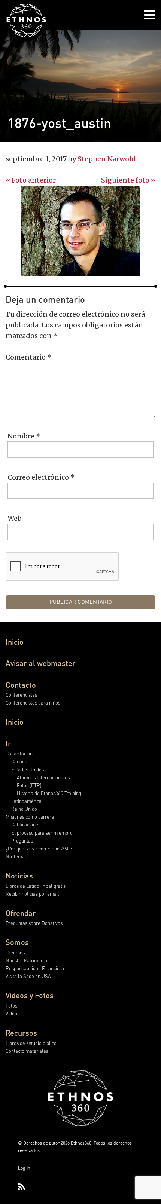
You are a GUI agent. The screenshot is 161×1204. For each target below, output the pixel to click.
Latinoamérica (26, 801)
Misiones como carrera (30, 816)
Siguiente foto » (128, 180)
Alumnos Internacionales (43, 777)
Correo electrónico (41, 477)
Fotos (11, 1005)
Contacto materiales (27, 1051)
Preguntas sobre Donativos (34, 923)
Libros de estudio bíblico (31, 1043)
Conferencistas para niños (33, 702)
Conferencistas (21, 694)
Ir (8, 743)
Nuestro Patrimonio (26, 960)
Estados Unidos (27, 769)
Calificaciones (25, 824)
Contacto (21, 685)
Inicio (15, 642)
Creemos (15, 952)
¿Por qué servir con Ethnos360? (39, 848)
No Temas (16, 856)
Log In (24, 1168)
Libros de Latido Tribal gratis (36, 886)
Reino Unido (24, 809)
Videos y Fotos (30, 995)
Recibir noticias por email (32, 893)
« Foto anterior (31, 180)
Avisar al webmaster (41, 663)
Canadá (19, 761)
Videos (12, 1013)
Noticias (19, 875)
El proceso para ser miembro (42, 832)
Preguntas (22, 840)
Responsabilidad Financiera (35, 968)
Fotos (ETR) (29, 785)
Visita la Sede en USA (28, 976)
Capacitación (19, 753)
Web (14, 518)
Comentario (29, 357)
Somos (17, 942)
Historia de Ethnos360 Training (49, 793)
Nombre (23, 436)
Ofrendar (21, 913)
